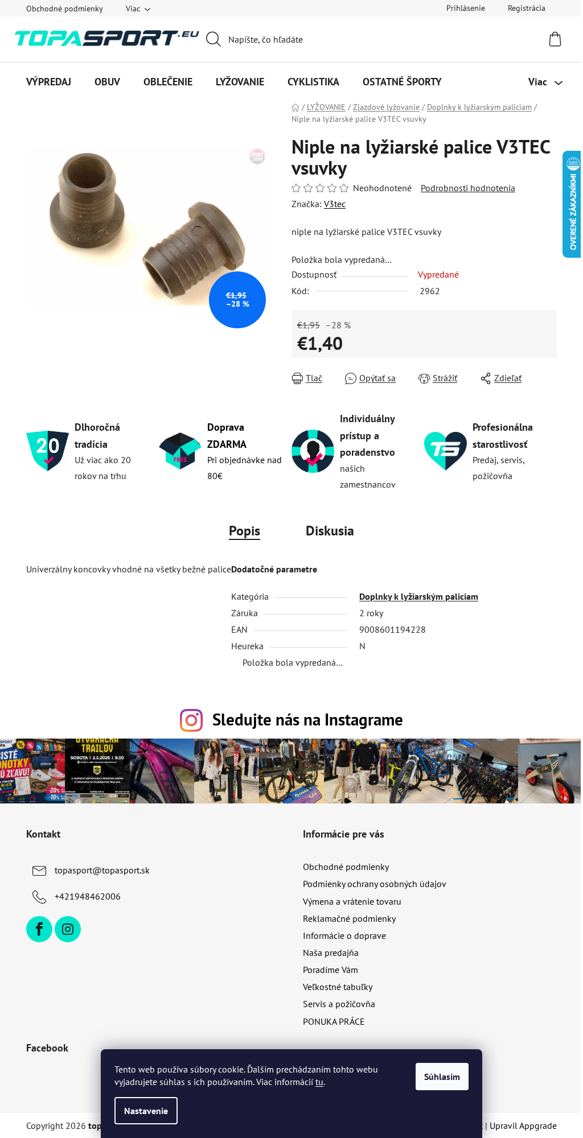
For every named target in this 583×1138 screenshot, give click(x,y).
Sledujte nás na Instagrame (307, 719)
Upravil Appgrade (523, 1125)
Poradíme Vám (330, 969)
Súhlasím (442, 1076)
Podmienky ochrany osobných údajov (374, 883)
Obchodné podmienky (64, 8)
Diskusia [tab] (330, 530)
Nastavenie (146, 1110)
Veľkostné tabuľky (337, 986)
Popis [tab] (244, 530)
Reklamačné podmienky (349, 918)
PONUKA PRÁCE (334, 1021)
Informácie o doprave (344, 935)
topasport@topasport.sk (102, 870)
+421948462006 (88, 896)
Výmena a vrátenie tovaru (352, 901)
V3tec (335, 203)
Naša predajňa (331, 952)
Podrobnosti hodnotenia (468, 187)
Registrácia (526, 8)
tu (319, 1081)
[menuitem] (49, 82)
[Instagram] (68, 929)
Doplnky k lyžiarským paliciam (418, 596)
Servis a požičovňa (339, 1003)
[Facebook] (39, 929)
